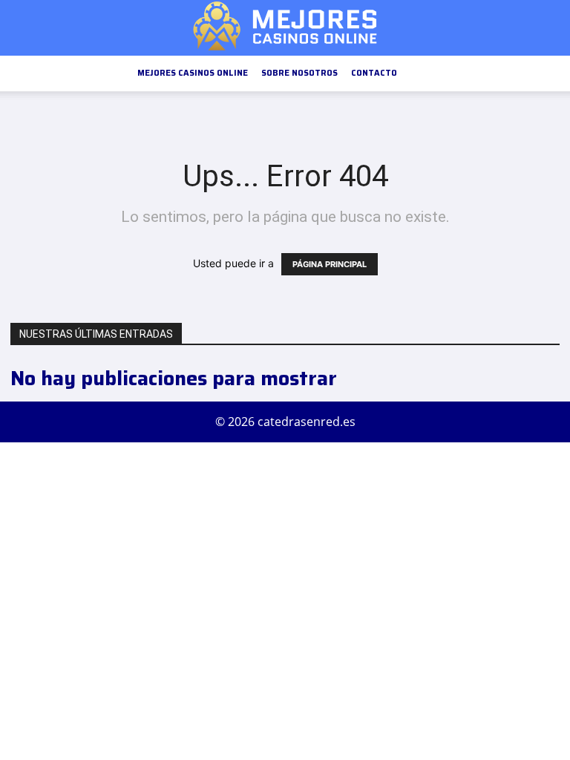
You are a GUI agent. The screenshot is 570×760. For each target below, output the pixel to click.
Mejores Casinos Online (192, 73)
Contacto (374, 73)
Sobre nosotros (299, 73)
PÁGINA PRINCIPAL (329, 264)
